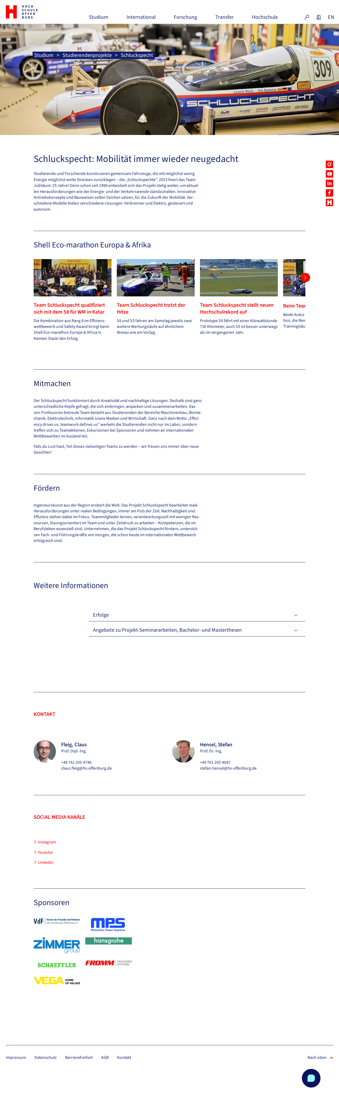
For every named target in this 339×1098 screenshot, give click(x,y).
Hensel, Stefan (216, 744)
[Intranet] (318, 17)
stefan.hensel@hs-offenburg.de (228, 768)
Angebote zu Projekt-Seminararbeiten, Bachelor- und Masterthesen (167, 630)
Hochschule (265, 19)
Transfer (224, 19)
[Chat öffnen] (311, 1078)
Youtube (45, 852)
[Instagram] (329, 164)
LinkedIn (45, 862)
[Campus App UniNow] (329, 202)
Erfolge (101, 615)
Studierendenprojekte (87, 55)
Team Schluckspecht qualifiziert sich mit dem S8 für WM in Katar (69, 308)
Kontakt (124, 1057)
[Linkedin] (329, 183)
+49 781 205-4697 (215, 762)
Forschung (185, 19)
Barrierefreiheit (79, 1057)
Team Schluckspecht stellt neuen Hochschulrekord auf (237, 308)
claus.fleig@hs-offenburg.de (86, 768)
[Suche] (306, 17)
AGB (105, 1057)
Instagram (47, 842)
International (141, 19)
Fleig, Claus (74, 744)
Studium (98, 19)
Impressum (16, 1057)
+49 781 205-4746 (76, 762)
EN (330, 17)
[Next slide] (305, 277)
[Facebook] (329, 193)
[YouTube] (329, 174)
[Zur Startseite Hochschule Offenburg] (31, 12)
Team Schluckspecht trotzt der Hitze (151, 308)
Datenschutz (45, 1057)
